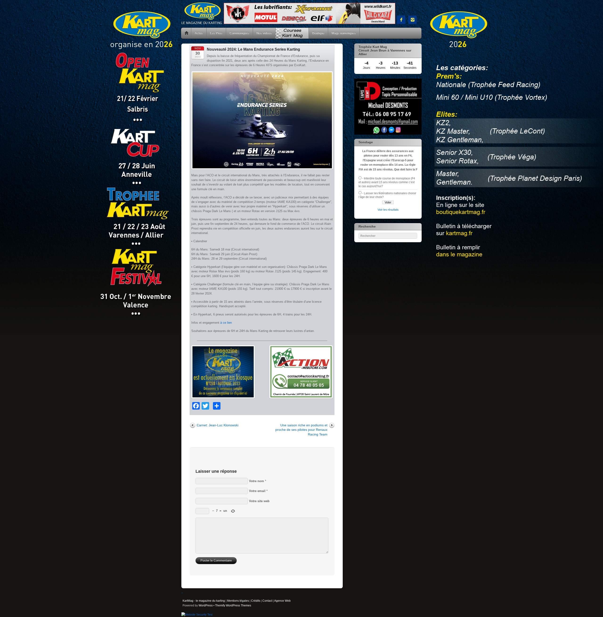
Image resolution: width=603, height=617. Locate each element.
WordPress (206, 605)
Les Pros (216, 33)
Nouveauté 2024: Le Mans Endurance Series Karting (253, 49)
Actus (199, 33)
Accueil (186, 33)
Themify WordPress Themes (233, 605)
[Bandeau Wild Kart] (309, 23)
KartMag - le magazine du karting (204, 600)
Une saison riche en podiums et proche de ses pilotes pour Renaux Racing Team (301, 429)
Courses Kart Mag (292, 33)
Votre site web (259, 501)
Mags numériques (344, 33)
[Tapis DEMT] (388, 133)
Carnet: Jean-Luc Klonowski (217, 425)
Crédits (255, 600)
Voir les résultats (388, 209)
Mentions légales (238, 600)
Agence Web (282, 600)
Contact (267, 600)
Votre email (257, 491)
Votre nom (256, 481)
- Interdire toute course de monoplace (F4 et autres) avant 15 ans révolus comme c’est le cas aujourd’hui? (387, 182)
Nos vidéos (264, 33)
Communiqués (239, 33)
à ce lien (226, 322)
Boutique (318, 33)
